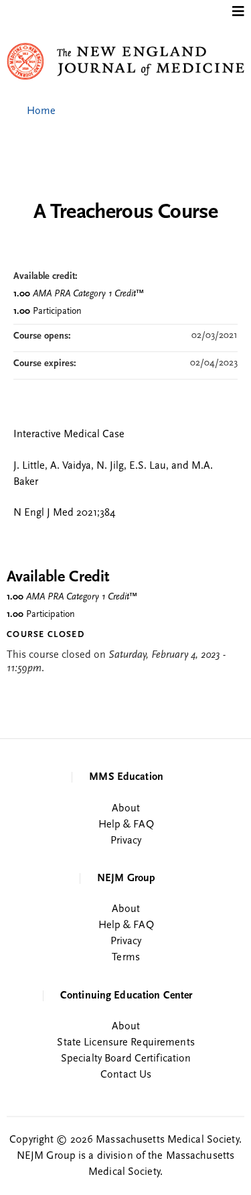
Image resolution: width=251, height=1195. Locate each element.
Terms (126, 957)
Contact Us (125, 1075)
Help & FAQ (126, 824)
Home (41, 111)
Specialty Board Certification (126, 1059)
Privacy (126, 841)
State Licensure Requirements (125, 1042)
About (126, 808)
